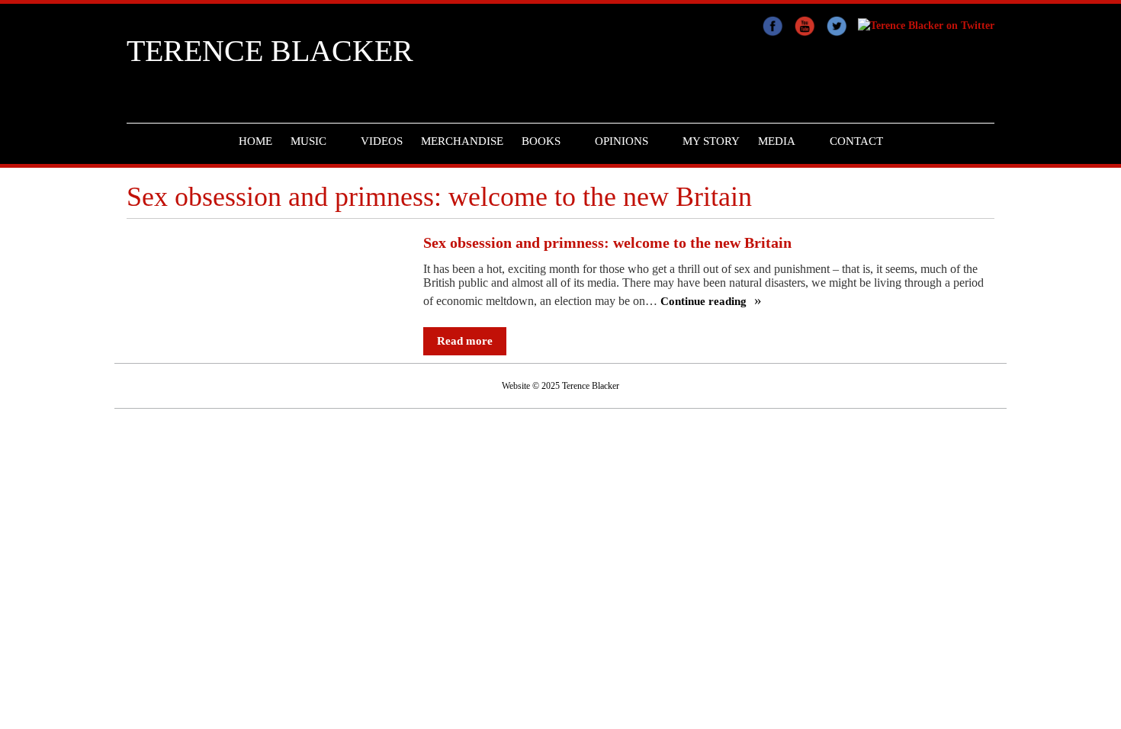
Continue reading (705, 301)
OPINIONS (621, 141)
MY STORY (711, 141)
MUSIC (308, 141)
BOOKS (541, 141)
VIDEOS (382, 141)
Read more (465, 341)
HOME (255, 141)
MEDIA (776, 141)
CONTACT (856, 141)
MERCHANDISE (462, 141)
